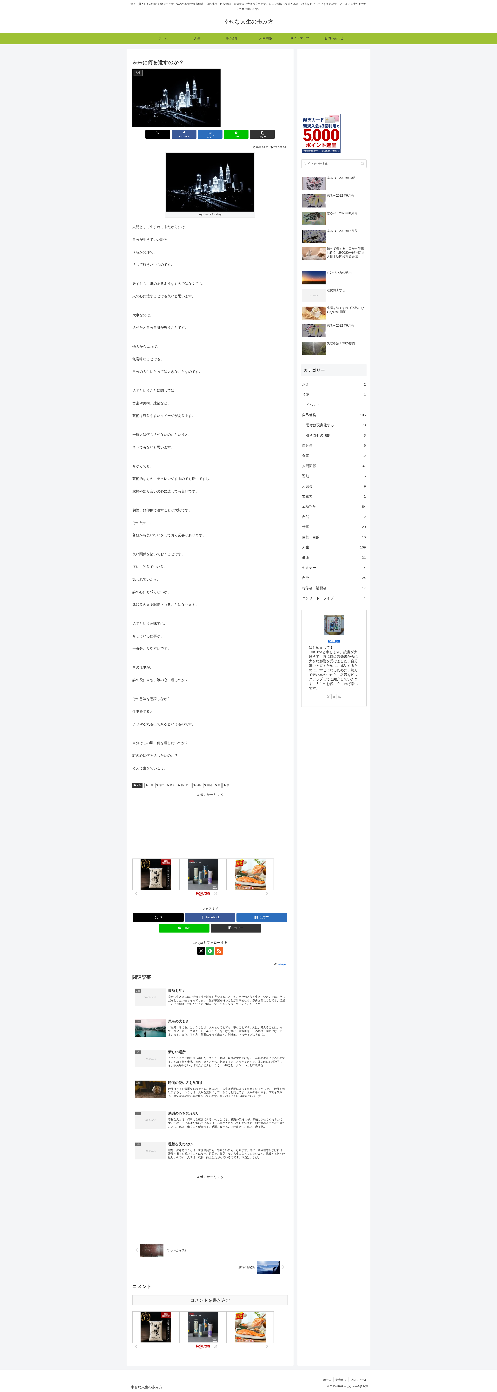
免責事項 (340, 1379)
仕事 (151, 785)
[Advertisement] (210, 825)
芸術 (209, 785)
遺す (172, 785)
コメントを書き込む (210, 1300)
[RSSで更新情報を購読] (219, 951)
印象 (198, 785)
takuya (334, 641)
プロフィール (358, 1379)
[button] (262, 134)
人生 (139, 785)
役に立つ (185, 785)
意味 (161, 785)
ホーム (327, 1379)
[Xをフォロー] (201, 951)
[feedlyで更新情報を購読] (210, 951)
